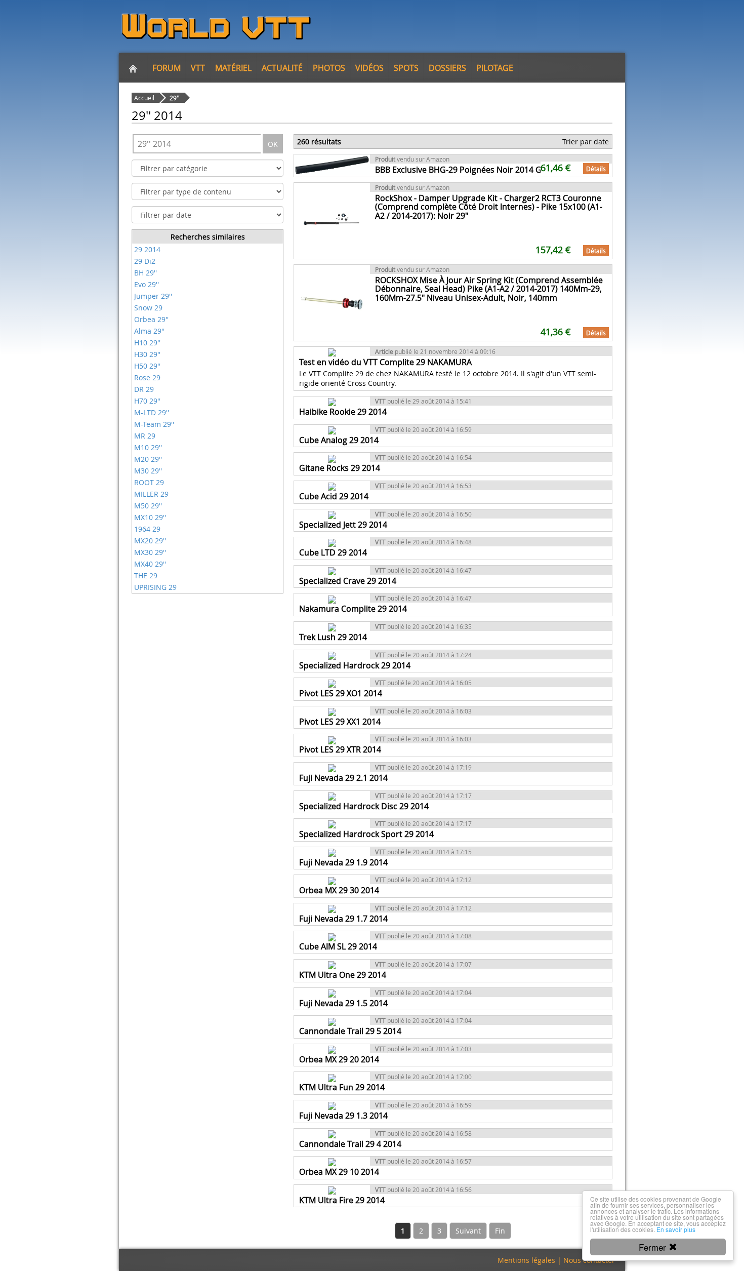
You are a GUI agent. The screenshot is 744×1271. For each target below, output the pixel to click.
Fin (500, 1231)
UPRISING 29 (155, 587)
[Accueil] (133, 68)
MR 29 (144, 436)
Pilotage (494, 67)
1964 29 (147, 529)
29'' (175, 98)
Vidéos (369, 67)
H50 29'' (147, 366)
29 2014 (147, 249)
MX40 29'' (150, 564)
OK (273, 144)
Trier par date (585, 141)
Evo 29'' (146, 284)
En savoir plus (675, 1229)
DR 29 (144, 389)
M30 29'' (148, 470)
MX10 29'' (150, 517)
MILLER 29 (151, 494)
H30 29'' (147, 354)
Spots (406, 67)
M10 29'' (148, 447)
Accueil (144, 98)
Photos (329, 67)
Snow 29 (148, 307)
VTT (198, 67)
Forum (166, 67)
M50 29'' (148, 505)
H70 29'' (147, 401)
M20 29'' (148, 459)
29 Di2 (144, 261)
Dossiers (447, 67)
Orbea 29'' (151, 319)
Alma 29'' (149, 331)
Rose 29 (147, 377)
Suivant (468, 1231)
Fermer (654, 1247)
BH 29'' (145, 272)
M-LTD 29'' (151, 412)
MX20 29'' (150, 540)
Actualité (282, 67)
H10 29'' (147, 342)
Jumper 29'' (153, 296)
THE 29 (145, 575)
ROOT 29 (149, 482)
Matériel (233, 67)
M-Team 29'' (154, 424)
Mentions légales (526, 1260)
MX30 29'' (150, 552)
